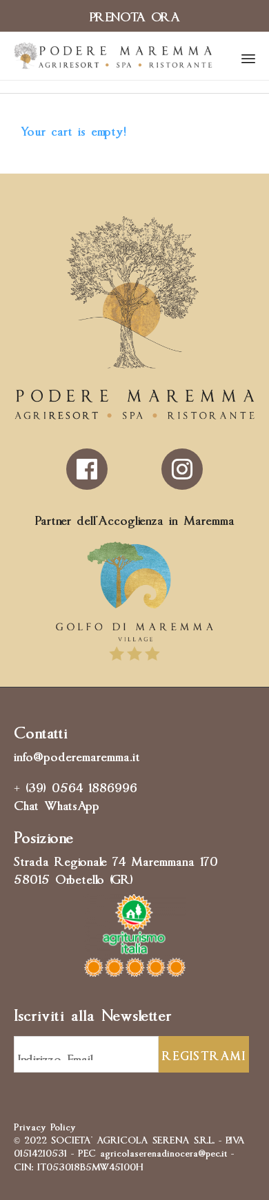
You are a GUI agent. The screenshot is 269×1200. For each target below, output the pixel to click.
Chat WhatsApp (56, 804)
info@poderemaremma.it (77, 755)
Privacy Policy (45, 1126)
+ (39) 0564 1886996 (75, 786)
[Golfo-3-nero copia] (134, 660)
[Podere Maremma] (113, 56)
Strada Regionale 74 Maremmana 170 (116, 859)
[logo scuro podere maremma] (134, 414)
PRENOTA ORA (135, 15)
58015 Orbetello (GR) (73, 877)
